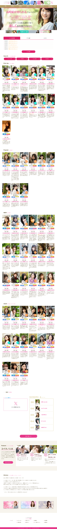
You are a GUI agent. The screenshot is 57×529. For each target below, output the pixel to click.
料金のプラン (28, 520)
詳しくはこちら (8, 462)
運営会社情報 (50, 6)
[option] (28, 19)
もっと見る (28, 51)
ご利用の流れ (20, 6)
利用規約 (35, 520)
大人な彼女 (35, 58)
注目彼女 (22, 58)
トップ (5, 6)
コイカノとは (12, 6)
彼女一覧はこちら (28, 436)
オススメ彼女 (10, 58)
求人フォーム (42, 6)
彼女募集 (46, 520)
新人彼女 (47, 58)
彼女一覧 (35, 6)
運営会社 (46, 522)
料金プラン (27, 6)
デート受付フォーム (37, 522)
